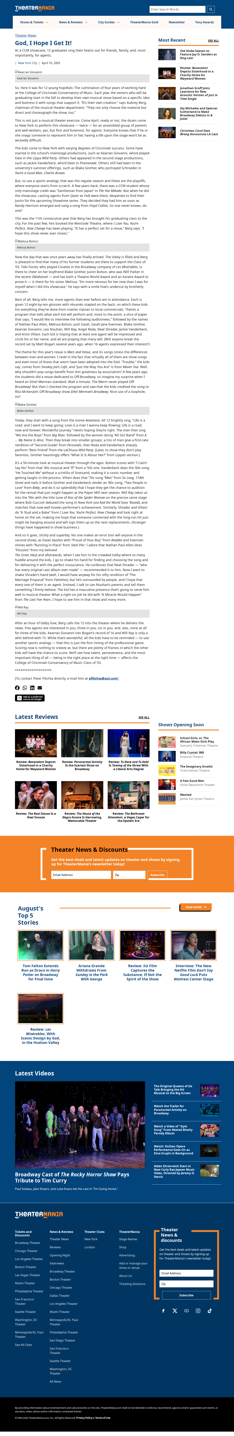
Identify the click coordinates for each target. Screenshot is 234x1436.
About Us (125, 1276)
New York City (27, 63)
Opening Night (60, 1255)
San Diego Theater (62, 1340)
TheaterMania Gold (144, 22)
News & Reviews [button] (71, 22)
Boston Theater (25, 1267)
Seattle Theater (25, 1312)
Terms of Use (102, 1417)
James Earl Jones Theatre (197, 799)
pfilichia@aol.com (103, 678)
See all (213, 41)
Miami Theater (25, 1283)
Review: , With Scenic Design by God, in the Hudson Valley (40, 1036)
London (89, 1247)
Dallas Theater (60, 1296)
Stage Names (128, 1239)
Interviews (57, 1263)
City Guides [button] (106, 22)
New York (91, 1239)
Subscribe (157, 875)
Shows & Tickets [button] (32, 22)
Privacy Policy (84, 1417)
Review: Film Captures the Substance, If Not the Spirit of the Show (142, 972)
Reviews (55, 1247)
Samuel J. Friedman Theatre (199, 746)
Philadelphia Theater (29, 1291)
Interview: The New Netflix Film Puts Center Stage (193, 972)
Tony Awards (204, 22)
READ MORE (194, 907)
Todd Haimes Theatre (195, 770)
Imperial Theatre (191, 757)
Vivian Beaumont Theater (197, 785)
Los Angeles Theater (29, 1259)
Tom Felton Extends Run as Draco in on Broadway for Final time (40, 972)
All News (55, 1381)
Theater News (25, 35)
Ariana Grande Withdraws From (92, 972)
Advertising (127, 1255)
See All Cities (23, 1345)
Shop (122, 1247)
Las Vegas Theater (27, 1275)
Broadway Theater (27, 1243)
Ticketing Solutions (132, 1284)
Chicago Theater (26, 1251)
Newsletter (177, 22)
